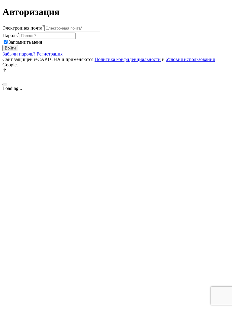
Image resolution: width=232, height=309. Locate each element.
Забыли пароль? (18, 53)
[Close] (4, 84)
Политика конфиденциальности (128, 59)
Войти (10, 48)
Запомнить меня (25, 42)
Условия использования (190, 59)
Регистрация (50, 53)
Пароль (11, 35)
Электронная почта (23, 27)
